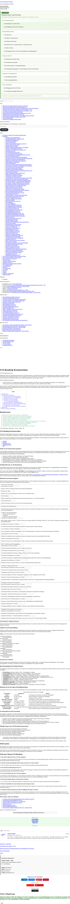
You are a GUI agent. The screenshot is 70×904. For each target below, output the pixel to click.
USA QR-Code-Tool (8, 47)
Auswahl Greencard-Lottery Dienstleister (14, 238)
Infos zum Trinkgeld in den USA (12, 156)
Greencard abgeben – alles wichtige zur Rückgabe (16, 195)
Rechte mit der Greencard (11, 241)
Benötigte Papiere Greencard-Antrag (13, 224)
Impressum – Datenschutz (5, 843)
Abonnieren (4, 129)
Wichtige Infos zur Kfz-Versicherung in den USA (13, 114)
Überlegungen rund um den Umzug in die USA (15, 160)
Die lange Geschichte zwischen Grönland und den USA (15, 107)
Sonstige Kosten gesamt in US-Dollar (9, 603)
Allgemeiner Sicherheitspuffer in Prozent (10, 610)
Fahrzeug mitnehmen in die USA (12, 247)
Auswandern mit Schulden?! (44, 898)
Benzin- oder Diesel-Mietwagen (10, 512)
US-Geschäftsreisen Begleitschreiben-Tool (13, 91)
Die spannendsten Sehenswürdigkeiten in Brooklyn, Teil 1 (21, 291)
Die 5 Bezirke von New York (21, 896)
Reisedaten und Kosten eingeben (10, 398)
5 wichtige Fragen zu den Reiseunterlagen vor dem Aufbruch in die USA (18, 799)
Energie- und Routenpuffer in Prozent (9, 538)
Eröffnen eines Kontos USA (11, 233)
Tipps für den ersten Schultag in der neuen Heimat (16, 157)
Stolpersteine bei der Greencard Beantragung (15, 215)
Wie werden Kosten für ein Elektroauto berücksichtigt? (13, 731)
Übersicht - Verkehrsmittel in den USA (13, 148)
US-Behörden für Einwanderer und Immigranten (15, 249)
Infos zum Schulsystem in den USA (13, 197)
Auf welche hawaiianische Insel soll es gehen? (13, 112)
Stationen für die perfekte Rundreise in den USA (15, 143)
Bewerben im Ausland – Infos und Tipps (11, 328)
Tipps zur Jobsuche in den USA (12, 145)
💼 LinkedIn (24, 879)
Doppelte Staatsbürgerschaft (11, 220)
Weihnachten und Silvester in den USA (13, 187)
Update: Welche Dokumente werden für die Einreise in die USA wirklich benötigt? (20, 108)
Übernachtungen (4, 495)
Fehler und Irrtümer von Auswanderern (13, 186)
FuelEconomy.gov (64, 474)
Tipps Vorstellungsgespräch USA (12, 231)
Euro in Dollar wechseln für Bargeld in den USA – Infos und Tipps (17, 807)
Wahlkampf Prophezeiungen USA (12, 255)
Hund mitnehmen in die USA (11, 229)
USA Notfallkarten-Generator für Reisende (13, 26)
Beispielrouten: (4, 393)
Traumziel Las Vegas (33, 896)
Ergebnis (5, 442)
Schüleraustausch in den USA (11, 193)
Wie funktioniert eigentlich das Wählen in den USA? (14, 116)
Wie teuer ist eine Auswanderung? (59, 898)
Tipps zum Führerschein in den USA (13, 218)
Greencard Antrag (6, 260)
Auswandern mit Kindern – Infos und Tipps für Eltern (24, 898)
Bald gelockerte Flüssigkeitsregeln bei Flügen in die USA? (15, 105)
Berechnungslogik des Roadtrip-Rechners (12, 402)
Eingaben (5, 441)
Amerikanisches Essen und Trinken (13, 236)
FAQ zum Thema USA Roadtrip (8, 408)
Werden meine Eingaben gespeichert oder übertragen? (12, 733)
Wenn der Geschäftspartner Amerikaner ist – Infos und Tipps (16, 331)
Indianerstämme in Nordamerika (12, 162)
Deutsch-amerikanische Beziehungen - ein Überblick (16, 147)
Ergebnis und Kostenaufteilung (10, 400)
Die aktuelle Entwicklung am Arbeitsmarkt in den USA (17, 184)
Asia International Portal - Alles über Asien (14, 138)
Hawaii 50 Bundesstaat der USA (14, 287)
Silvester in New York (12, 288)
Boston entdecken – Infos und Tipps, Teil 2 (12, 329)
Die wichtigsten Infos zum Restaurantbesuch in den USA (17, 154)
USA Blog (5, 279)
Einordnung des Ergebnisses (11, 401)
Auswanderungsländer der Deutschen (13, 206)
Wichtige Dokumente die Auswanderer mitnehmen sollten (17, 180)
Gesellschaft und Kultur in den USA (13, 174)
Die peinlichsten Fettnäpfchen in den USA (14, 213)
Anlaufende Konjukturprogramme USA (14, 244)
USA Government (7, 344)
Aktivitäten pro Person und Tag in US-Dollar (11, 589)
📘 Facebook (31, 879)
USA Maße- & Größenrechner (11, 38)
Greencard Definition (10, 200)
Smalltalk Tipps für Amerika (11, 146)
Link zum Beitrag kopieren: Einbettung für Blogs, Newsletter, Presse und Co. (28, 812)
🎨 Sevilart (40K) (30, 885)
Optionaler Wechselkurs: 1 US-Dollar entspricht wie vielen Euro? (15, 615)
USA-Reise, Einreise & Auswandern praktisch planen (14, 135)
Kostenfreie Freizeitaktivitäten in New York (14, 214)
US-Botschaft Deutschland (8, 340)
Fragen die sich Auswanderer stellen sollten (14, 189)
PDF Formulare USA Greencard (10, 258)
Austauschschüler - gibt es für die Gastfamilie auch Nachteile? (18, 178)
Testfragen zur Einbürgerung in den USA (14, 251)
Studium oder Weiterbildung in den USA (14, 235)
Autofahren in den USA (10, 239)
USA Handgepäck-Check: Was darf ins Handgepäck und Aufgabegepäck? (20, 51)
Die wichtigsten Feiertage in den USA (13, 207)
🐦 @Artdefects (35, 890)
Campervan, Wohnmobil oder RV (10, 516)
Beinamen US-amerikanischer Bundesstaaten (15, 159)
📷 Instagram (38, 879)
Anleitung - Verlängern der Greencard (13, 198)
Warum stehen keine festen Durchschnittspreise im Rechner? (14, 728)
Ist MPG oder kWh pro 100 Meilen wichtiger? (11, 732)
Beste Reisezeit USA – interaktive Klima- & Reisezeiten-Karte (18, 44)
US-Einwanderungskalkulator (10, 80)
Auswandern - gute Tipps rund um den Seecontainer (16, 179)
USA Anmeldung (9, 202)
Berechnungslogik (7, 443)
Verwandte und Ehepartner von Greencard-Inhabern (16, 242)
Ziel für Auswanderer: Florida (7, 896)
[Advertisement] (35, 357)
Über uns (5, 271)
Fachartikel (5, 136)
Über (2, 830)
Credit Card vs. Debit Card (11, 226)
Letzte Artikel (6, 830)
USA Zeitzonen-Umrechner (10, 41)
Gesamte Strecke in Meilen (7, 486)
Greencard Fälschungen (10, 163)
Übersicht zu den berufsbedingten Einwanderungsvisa (17, 222)
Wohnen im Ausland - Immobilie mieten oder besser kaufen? (18, 164)
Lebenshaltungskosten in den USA (13, 212)
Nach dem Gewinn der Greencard (12, 234)
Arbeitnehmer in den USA (11, 253)
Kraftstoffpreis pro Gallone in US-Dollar (10, 524)
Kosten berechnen (4, 621)
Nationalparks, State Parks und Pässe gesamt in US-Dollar (13, 594)
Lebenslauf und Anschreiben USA (12, 228)
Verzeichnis (5, 269)
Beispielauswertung (7, 444)
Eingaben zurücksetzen (13, 621)
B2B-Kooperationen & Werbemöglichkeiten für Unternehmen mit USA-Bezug (17, 848)
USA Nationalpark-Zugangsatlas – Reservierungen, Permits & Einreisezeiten (21, 68)
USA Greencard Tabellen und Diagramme (12, 257)
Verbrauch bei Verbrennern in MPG (8, 518)
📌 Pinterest (46, 879)
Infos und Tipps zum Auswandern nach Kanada (15, 185)
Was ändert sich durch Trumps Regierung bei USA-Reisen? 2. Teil (17, 109)
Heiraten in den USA (10, 217)
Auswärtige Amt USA (7, 345)
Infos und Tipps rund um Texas (12, 208)
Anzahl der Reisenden (6, 500)
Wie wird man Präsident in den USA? (13, 252)
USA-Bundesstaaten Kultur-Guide (11, 59)
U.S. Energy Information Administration (49, 474)
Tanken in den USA (7, 804)
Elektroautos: (4, 407)
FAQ (4, 446)
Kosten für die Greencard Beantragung (13, 250)
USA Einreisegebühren (10, 203)
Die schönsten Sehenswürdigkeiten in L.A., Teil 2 (17, 290)
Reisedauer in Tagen (5, 491)
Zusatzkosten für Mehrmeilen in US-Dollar (10, 560)
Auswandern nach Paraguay (11, 171)
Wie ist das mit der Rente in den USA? (13, 153)
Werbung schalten (6, 274)
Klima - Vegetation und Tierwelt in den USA (15, 173)
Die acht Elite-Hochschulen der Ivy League (14, 192)
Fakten (1, 853)
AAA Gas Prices (36, 474)
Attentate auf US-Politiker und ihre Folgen (12, 119)
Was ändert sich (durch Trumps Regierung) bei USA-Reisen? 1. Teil (17, 110)
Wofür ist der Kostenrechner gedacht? (11, 396)
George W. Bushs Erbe (10, 142)
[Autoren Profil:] (3, 835)
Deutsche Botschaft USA (8, 341)
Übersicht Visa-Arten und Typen (12, 246)
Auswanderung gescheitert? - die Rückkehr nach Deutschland (18, 165)
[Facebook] (66, 835)
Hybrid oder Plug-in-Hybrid (9, 514)
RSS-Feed (5, 267)
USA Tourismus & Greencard (6, 1)
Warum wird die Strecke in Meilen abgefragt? (11, 735)
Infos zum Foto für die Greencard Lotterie (14, 167)
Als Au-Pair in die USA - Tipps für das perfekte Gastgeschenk (18, 158)
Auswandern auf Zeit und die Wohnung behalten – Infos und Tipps (26, 292)
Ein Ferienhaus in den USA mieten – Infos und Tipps (14, 326)
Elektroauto (5, 515)
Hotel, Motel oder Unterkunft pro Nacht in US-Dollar (12, 567)
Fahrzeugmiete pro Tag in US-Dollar (9, 545)
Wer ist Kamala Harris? (8, 118)
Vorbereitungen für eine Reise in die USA (14, 196)
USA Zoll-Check (7, 34)
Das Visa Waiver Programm (11, 245)
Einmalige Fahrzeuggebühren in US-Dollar (10, 555)
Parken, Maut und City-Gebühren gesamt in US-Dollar (13, 598)
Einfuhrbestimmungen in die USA (12, 211)
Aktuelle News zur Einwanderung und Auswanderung (17, 190)
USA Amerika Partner (7, 264)
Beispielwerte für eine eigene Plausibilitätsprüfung (14, 403)
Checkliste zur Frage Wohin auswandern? (14, 169)
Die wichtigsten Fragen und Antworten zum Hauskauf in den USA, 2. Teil (29, 285)
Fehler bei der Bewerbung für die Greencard (15, 240)
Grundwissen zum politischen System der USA (15, 149)
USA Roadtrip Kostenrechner (7, 395)
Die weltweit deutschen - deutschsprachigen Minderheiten (17, 181)
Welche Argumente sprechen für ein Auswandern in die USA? (18, 170)
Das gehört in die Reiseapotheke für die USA (12, 800)
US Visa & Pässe (6, 342)
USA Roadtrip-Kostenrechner (11, 62)
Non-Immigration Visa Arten (11, 219)
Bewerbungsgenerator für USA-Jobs (12, 88)
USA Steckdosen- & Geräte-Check (11, 23)
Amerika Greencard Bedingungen (12, 137)
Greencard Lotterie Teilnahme (9, 261)
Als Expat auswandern (24, 899)
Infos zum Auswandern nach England (13, 168)
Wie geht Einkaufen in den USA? (12, 152)
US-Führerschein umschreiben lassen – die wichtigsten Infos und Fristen (18, 115)
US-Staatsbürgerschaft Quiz (10, 76)
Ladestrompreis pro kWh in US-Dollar (9, 533)
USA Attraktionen (7, 266)
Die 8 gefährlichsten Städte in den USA (14, 209)
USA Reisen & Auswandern (6, 846)
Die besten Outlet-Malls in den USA (13, 204)
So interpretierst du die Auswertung (10, 404)
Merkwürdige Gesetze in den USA (13, 201)
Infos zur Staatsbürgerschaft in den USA (14, 191)
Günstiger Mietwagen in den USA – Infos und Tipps (18, 286)
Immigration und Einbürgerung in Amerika (12, 263)
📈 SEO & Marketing (39, 885)
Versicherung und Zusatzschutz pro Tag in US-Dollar (12, 550)
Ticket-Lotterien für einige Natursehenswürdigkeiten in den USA (17, 113)
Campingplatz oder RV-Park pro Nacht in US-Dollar (12, 572)
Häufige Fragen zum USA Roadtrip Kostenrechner (14, 406)
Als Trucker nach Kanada (11, 141)
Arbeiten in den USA (7, 262)
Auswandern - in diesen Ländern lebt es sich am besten (17, 182)
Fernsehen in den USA (10, 151)
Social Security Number (10, 223)
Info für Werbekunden (5, 850)
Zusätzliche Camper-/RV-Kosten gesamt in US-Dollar (12, 577)
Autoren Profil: (11, 833)
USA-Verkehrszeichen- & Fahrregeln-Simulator (15, 65)
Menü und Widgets (4, 6)
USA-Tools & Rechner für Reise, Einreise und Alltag (14, 256)
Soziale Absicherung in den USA (12, 230)
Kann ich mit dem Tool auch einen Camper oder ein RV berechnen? (15, 730)
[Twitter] (68, 835)
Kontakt (4, 272)
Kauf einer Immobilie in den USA (12, 225)
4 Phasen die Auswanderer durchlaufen (13, 175)
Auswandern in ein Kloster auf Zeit (13, 176)
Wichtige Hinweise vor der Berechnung (11, 397)
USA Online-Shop (7, 268)
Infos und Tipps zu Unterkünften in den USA (12, 802)
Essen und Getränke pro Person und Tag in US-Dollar (12, 584)
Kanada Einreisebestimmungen (12, 140)
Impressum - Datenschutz (8, 273)
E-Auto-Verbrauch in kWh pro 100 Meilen (10, 528)
